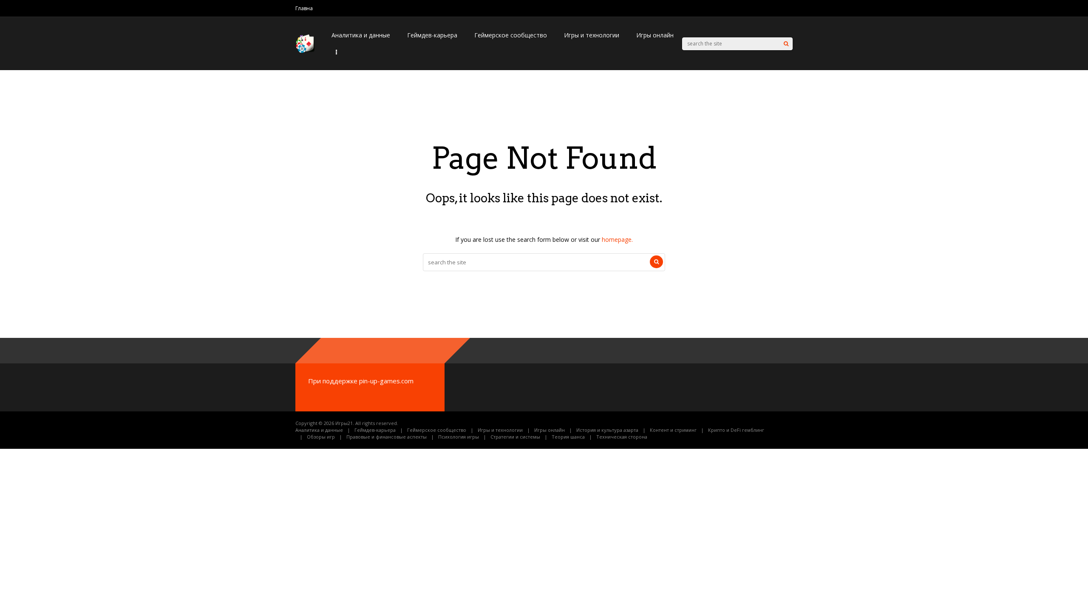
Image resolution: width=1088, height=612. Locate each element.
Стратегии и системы (515, 437)
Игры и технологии (591, 35)
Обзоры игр (321, 437)
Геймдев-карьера (432, 35)
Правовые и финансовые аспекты (386, 437)
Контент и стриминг (673, 430)
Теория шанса (568, 437)
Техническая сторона (621, 437)
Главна (304, 8)
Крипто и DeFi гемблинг (736, 430)
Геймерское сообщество (510, 35)
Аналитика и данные (361, 35)
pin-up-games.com (386, 381)
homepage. (617, 239)
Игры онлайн (655, 35)
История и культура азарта (607, 430)
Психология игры (458, 437)
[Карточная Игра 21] (304, 51)
